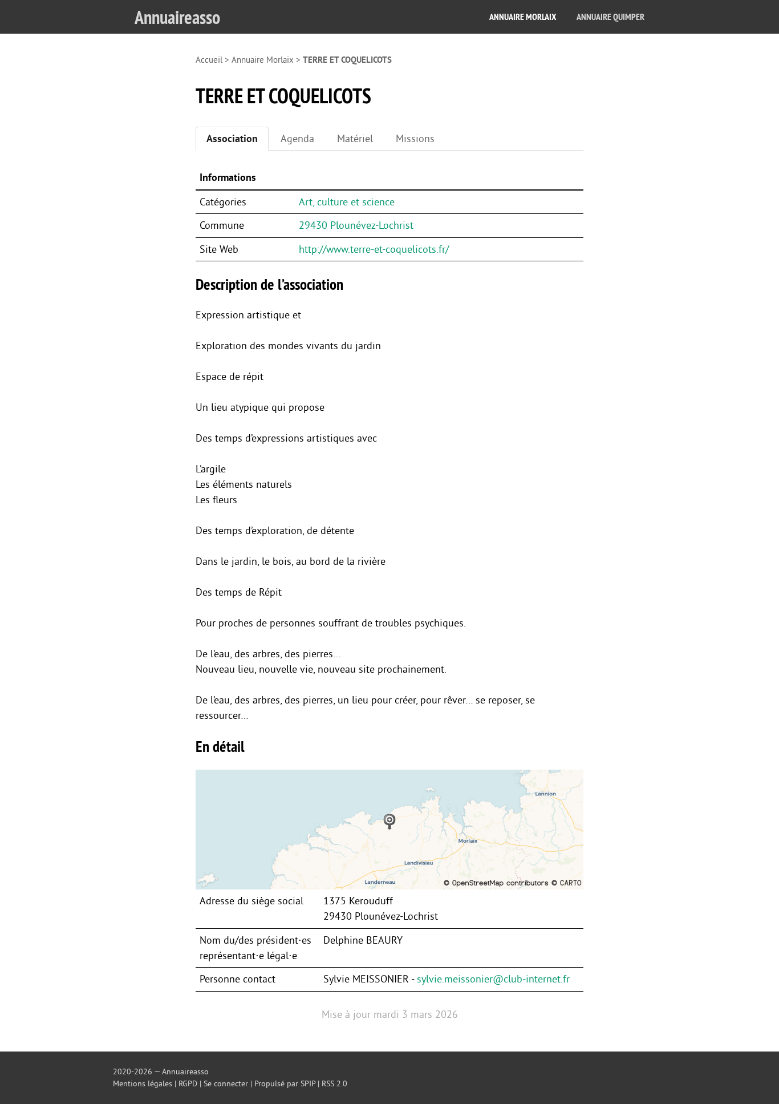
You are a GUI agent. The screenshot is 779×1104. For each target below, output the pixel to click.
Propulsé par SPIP (284, 1084)
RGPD (187, 1084)
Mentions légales (142, 1084)
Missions (415, 138)
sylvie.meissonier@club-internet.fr (493, 979)
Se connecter (226, 1084)
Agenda (297, 138)
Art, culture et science (347, 202)
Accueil (209, 60)
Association (232, 138)
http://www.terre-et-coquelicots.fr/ (374, 249)
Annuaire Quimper (610, 17)
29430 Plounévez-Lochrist (356, 225)
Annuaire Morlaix (522, 17)
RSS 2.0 (334, 1084)
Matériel (355, 138)
